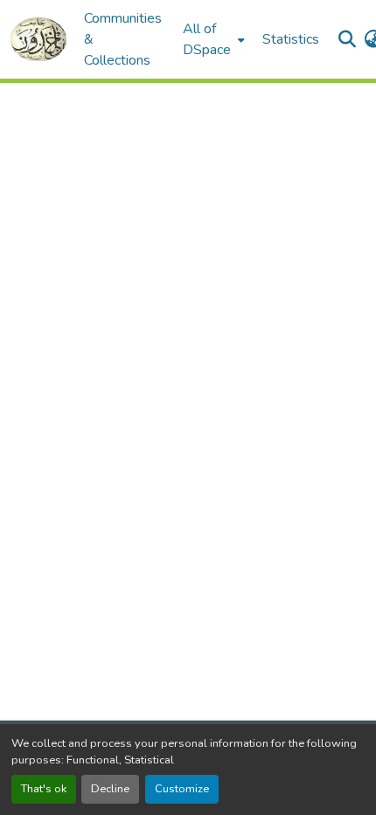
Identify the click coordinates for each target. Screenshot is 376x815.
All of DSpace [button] (207, 39)
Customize (182, 789)
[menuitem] (212, 39)
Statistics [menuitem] (290, 39)
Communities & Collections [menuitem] (123, 39)
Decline (110, 789)
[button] (38, 39)
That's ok (43, 789)
